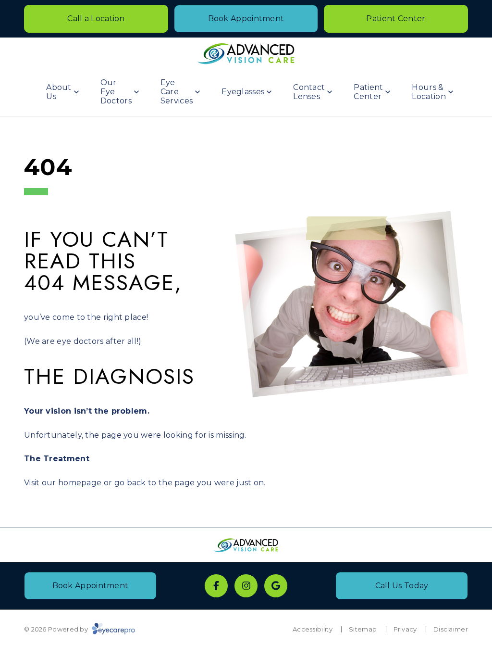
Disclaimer (450, 629)
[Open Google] (276, 586)
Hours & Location (428, 92)
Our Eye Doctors (116, 91)
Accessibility (312, 629)
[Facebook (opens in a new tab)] (216, 586)
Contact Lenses (309, 92)
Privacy (405, 629)
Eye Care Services (176, 91)
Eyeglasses (242, 91)
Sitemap (363, 629)
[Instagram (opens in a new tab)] (246, 586)
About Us (59, 92)
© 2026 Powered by (56, 629)
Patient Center (368, 92)
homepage (79, 482)
